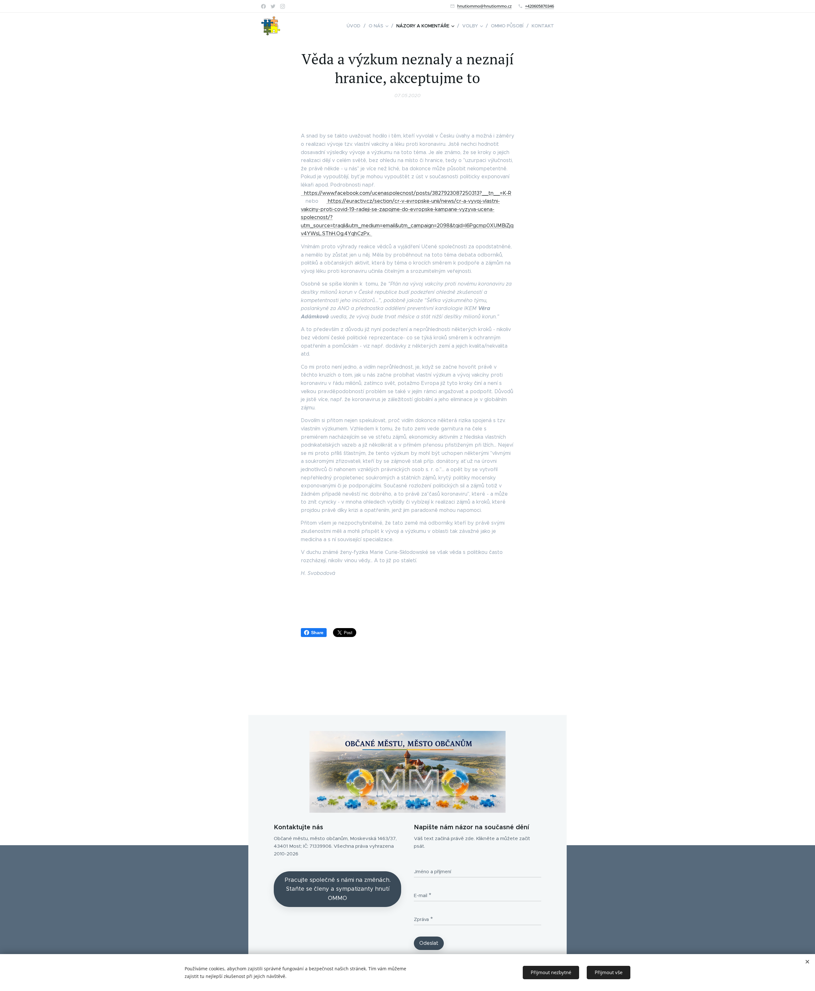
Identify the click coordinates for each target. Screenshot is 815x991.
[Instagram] (283, 6)
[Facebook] (263, 6)
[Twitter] (273, 6)
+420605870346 (539, 6)
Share (317, 632)
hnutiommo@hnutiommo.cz (484, 6)
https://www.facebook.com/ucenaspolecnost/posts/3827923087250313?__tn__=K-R (406, 193)
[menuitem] (355, 26)
